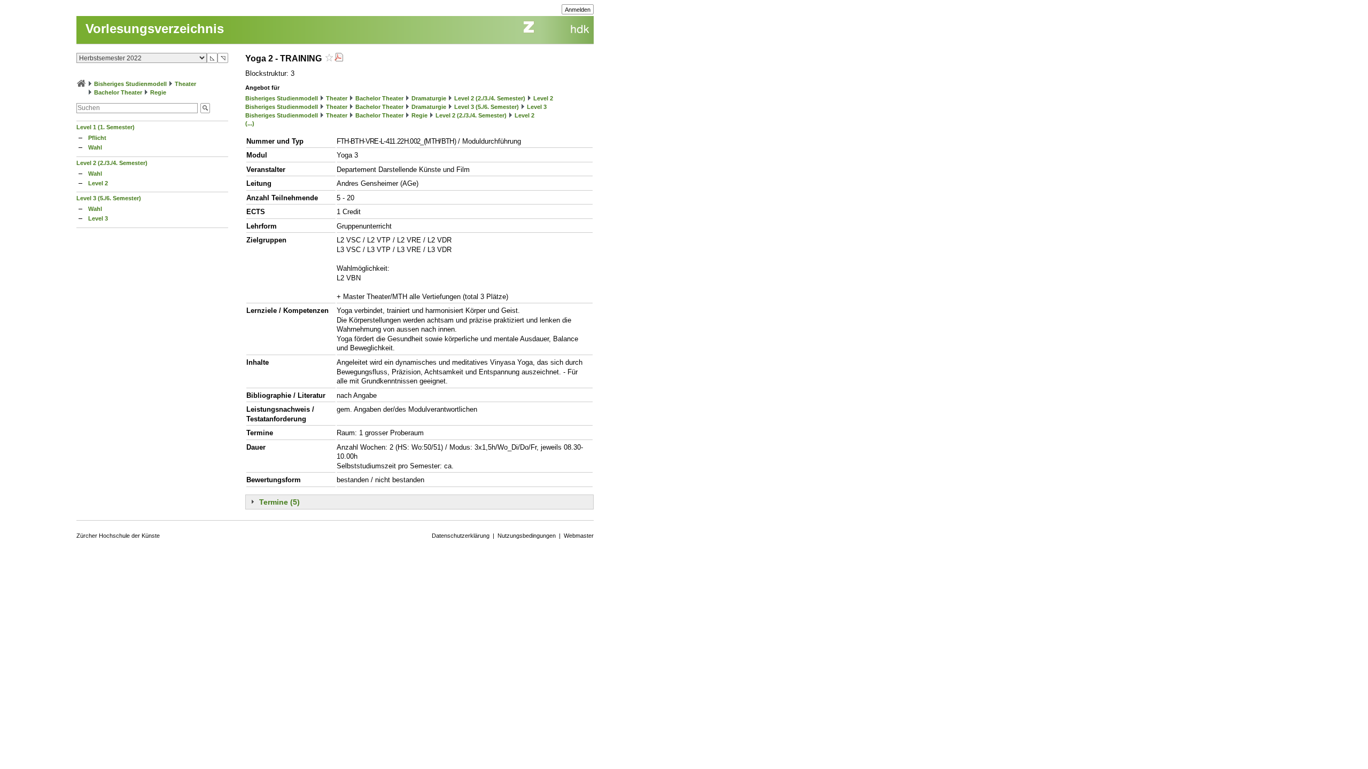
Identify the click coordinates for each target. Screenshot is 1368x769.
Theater (185, 84)
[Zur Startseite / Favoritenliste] (81, 84)
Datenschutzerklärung (460, 535)
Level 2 (98, 183)
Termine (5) (279, 502)
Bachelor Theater (118, 92)
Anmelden (577, 9)
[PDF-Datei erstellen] (339, 58)
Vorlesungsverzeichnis (155, 28)
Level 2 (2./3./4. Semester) (111, 163)
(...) (249, 123)
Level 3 (98, 218)
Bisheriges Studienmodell (130, 84)
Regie (158, 92)
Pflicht (97, 138)
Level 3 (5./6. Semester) (108, 198)
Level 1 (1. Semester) (105, 127)
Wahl (95, 147)
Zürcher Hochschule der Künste (118, 535)
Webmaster (579, 535)
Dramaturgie (428, 98)
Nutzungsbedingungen (527, 535)
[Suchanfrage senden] (205, 108)
